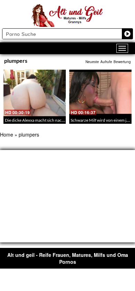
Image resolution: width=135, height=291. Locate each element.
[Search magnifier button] (127, 33)
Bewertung (122, 61)
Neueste (92, 61)
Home (6, 134)
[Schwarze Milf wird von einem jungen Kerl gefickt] (100, 93)
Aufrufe (106, 61)
